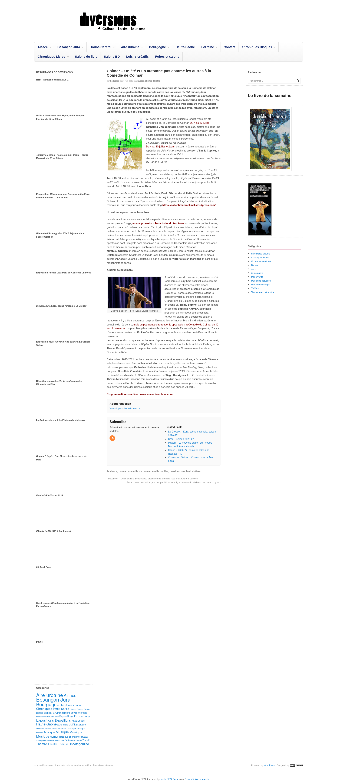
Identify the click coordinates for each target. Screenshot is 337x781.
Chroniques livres (260, 257)
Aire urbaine (130, 47)
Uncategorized (79, 743)
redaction (114, 81)
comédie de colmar (139, 471)
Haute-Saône (185, 47)
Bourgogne (157, 47)
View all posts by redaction (125, 408)
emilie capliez (160, 471)
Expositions (53, 716)
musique (71, 728)
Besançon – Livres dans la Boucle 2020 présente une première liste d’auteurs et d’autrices (153, 478)
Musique (39, 732)
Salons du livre (86, 56)
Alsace (43, 47)
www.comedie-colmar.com (156, 394)
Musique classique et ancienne (65, 736)
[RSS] (112, 438)
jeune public (257, 273)
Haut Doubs (78, 720)
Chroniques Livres (51, 56)
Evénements (41, 716)
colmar (123, 471)
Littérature (81, 724)
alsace (113, 471)
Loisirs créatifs (137, 56)
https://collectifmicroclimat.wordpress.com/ (189, 205)
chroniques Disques (257, 47)
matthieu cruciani (180, 471)
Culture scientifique (261, 261)
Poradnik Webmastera (196, 779)
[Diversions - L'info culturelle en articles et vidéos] (122, 33)
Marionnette (257, 276)
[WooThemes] (296, 765)
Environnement (61, 712)
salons (78, 740)
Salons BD (112, 56)
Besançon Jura (68, 47)
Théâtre (148, 81)
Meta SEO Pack (169, 779)
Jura (72, 724)
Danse (254, 265)
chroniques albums (260, 253)
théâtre (196, 471)
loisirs (57, 728)
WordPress (269, 765)
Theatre (86, 740)
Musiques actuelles (261, 280)
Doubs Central (100, 47)
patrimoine (59, 740)
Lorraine (207, 47)
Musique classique (260, 284)
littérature (40, 728)
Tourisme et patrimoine (262, 292)
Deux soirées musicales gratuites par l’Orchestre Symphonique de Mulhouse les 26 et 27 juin (173, 482)
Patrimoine (69, 740)
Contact (229, 47)
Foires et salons (167, 56)
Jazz (253, 269)
